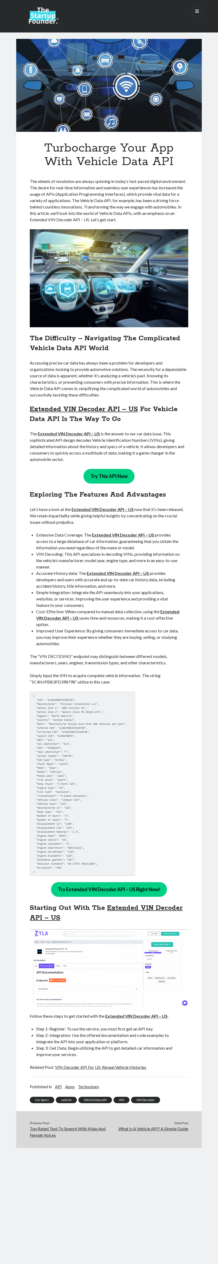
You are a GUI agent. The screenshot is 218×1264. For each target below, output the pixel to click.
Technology (88, 1086)
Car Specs (42, 1100)
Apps (70, 1086)
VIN (121, 1100)
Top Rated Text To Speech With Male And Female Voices (68, 1132)
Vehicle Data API (95, 1100)
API (58, 1086)
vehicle (66, 1100)
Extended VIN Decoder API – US (84, 409)
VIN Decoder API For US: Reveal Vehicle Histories (100, 1067)
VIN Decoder (145, 1100)
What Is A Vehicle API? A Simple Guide (153, 1128)
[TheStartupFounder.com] (42, 22)
